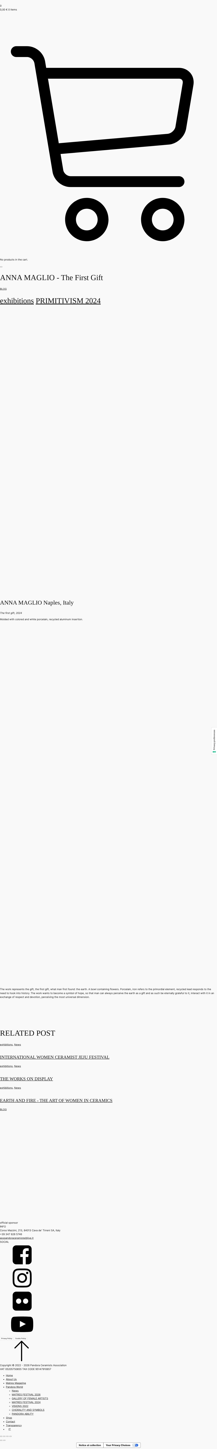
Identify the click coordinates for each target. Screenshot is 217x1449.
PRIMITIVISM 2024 (68, 300)
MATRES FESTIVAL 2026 (26, 1394)
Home (9, 1375)
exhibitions (17, 300)
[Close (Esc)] (10, 1436)
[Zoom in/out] (1, 1436)
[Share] (7, 1436)
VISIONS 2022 (20, 1406)
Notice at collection (90, 1445)
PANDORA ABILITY (23, 1413)
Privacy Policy (6, 1338)
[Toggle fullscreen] (4, 1436)
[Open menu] (1, 266)
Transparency (14, 1425)
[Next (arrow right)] (4, 1440)
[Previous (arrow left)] (1, 1440)
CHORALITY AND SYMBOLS (28, 1409)
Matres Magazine (16, 1383)
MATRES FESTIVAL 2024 (26, 1402)
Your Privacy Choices (118, 1445)
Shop (9, 1417)
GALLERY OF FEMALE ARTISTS (30, 1398)
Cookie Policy (20, 1338)
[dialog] (108, 1402)
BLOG (3, 288)
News (17, 1044)
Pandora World (14, 1386)
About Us (11, 1379)
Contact (10, 1421)
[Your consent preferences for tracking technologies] (214, 741)
